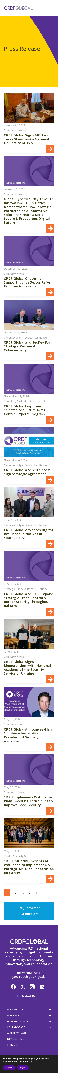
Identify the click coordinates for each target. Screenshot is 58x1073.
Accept (9, 1067)
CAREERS (12, 1044)
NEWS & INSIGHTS (18, 1038)
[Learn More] (29, 123)
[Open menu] (51, 8)
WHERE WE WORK (17, 1033)
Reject (22, 1067)
